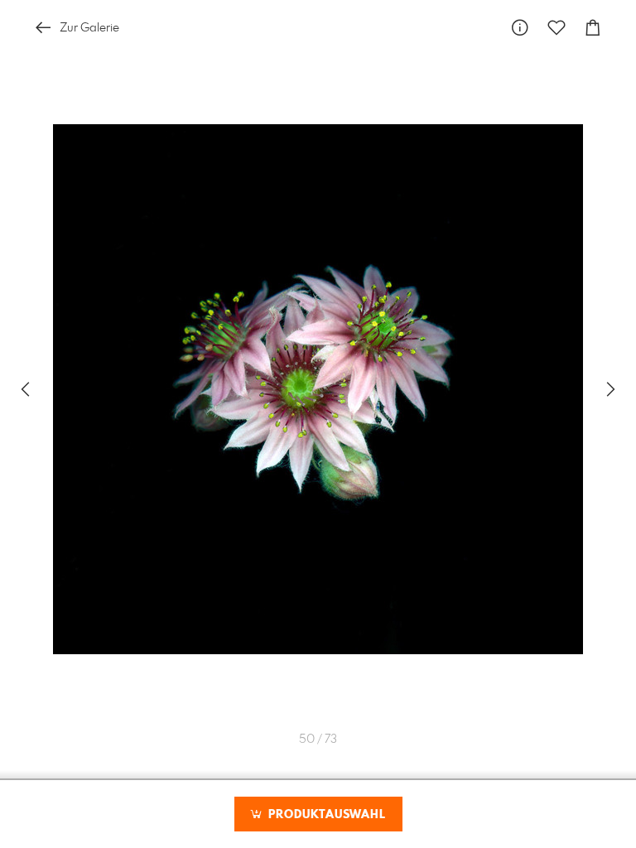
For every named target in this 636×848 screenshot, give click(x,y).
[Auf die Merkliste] (556, 28)
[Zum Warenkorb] (593, 28)
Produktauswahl (325, 815)
